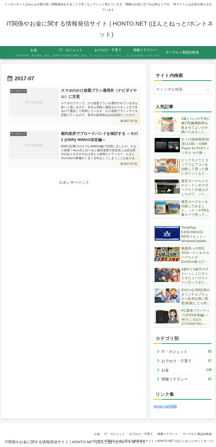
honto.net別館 (165, 406)
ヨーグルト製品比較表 (197, 434)
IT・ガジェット (114, 434)
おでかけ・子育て (141, 434)
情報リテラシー (167, 434)
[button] (207, 89)
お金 (97, 434)
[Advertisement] (73, 215)
